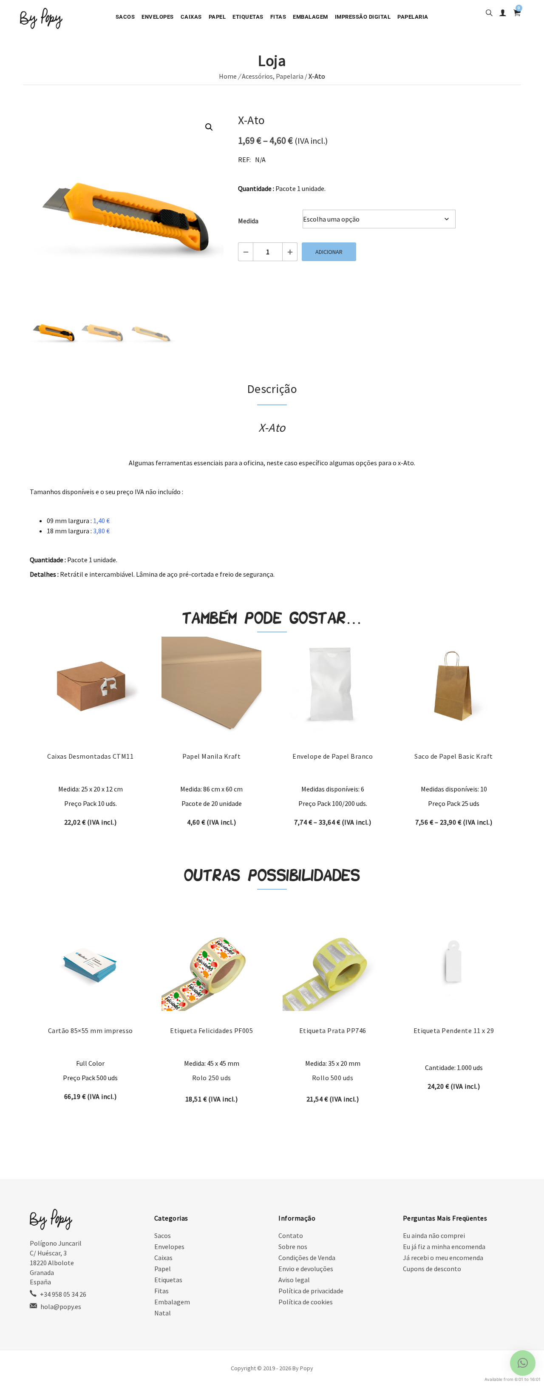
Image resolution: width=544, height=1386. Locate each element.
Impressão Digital (363, 17)
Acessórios (257, 76)
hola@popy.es (60, 1306)
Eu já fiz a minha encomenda (444, 1246)
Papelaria (412, 17)
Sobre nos (292, 1246)
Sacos (125, 17)
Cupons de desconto (432, 1268)
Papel (217, 17)
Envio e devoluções (305, 1268)
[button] (209, 127)
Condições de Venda (306, 1257)
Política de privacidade (310, 1290)
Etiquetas (248, 17)
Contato (290, 1235)
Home (228, 76)
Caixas (191, 17)
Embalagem (310, 17)
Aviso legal (294, 1279)
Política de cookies (305, 1302)
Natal (162, 1313)
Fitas (278, 17)
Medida (248, 220)
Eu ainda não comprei (434, 1235)
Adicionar (329, 252)
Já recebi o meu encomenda (443, 1257)
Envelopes (158, 17)
